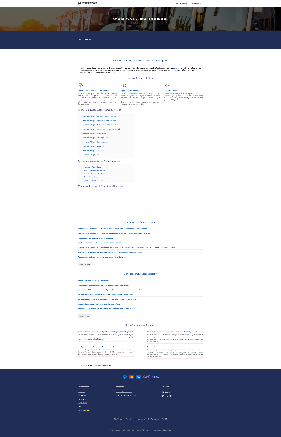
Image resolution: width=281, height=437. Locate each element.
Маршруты (196, 3)
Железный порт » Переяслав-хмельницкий (99, 120)
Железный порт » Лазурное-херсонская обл (100, 116)
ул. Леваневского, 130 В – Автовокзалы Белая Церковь (100, 243)
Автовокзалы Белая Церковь (140, 222)
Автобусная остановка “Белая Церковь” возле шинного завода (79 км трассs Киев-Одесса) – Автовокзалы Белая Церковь (127, 247)
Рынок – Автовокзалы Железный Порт (93, 280)
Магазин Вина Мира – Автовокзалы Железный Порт (99, 304)
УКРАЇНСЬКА (82, 410)
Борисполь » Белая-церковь (94, 180)
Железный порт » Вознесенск (94, 146)
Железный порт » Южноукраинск (95, 142)
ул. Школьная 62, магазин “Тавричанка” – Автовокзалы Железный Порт (107, 299)
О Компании (82, 395)
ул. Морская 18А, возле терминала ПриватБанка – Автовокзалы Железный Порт (110, 290)
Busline (81, 365)
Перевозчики (82, 403)
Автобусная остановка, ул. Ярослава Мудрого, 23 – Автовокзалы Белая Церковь (110, 252)
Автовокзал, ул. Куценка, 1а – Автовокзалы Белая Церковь (102, 257)
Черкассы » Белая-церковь (94, 174)
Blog (79, 406)
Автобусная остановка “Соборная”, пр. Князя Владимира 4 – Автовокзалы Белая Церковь (114, 233)
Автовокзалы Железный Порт (140, 273)
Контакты (81, 392)
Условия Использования (124, 392)
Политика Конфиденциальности (126, 395)
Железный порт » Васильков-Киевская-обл (99, 125)
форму (176, 68)
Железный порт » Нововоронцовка (96, 138)
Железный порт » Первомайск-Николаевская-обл (102, 129)
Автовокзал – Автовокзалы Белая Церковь (95, 238)
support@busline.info (171, 396)
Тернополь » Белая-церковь (94, 170)
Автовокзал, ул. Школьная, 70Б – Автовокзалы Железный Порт (103, 285)
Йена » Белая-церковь (92, 177)
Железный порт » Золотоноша (94, 133)
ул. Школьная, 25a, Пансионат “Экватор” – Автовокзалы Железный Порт (107, 294)
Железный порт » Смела (92, 155)
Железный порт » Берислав (93, 150)
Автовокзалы (181, 3)
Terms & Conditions (135, 430)
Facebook (168, 392)
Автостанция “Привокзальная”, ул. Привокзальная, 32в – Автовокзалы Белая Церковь (113, 229)
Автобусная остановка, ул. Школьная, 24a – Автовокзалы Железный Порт (107, 309)
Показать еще (84, 264)
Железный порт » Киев (92, 167)
